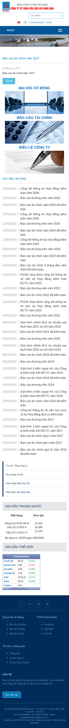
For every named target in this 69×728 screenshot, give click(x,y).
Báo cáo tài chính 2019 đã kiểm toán (43, 377)
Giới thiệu (48, 629)
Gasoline (8, 569)
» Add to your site (33, 588)
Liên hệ (47, 633)
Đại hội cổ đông (17, 629)
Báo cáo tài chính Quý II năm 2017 (41, 435)
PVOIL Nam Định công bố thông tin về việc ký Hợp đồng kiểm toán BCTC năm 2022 (43, 306)
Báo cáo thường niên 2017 (37, 419)
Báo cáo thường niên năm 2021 (40, 315)
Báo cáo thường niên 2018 (37, 384)
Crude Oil (8, 561)
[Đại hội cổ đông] (34, 102)
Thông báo (15, 653)
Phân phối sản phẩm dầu (18, 492)
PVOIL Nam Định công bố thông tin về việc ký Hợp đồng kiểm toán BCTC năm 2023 (43, 279)
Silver (7, 581)
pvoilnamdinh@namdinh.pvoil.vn (34, 717)
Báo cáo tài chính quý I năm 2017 (41, 442)
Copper (7, 585)
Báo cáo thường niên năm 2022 (40, 288)
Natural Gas (10, 565)
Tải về (8, 80)
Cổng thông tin (37, 22)
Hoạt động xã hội (14, 474)
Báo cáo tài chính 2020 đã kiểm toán (43, 354)
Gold (6, 577)
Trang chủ (49, 624)
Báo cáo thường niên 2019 (37, 361)
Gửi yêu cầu (11, 694)
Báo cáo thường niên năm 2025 (40, 197)
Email (49, 22)
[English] (18, 22)
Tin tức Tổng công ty (16, 465)
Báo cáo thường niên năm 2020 (40, 338)
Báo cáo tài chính (18, 624)
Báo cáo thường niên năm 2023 (40, 249)
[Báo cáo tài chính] (34, 132)
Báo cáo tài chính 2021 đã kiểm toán (43, 331)
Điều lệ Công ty (17, 633)
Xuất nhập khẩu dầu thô (18, 483)
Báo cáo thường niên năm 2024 (40, 223)
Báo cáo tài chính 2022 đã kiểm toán (43, 295)
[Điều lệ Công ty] (34, 161)
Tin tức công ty (17, 658)
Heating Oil (9, 573)
